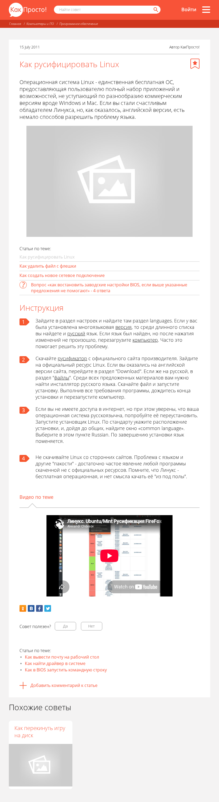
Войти (188, 9)
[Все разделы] (206, 9)
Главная (15, 23)
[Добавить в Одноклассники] (22, 608)
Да (65, 626)
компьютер (145, 340)
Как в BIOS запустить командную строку (66, 670)
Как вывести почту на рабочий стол (62, 657)
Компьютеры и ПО (40, 23)
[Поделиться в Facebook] (39, 608)
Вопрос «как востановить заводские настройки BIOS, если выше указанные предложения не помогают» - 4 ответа (109, 288)
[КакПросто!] (27, 10)
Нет (91, 626)
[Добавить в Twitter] (47, 608)
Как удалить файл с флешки (47, 266)
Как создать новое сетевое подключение (62, 275)
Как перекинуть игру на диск (39, 731)
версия (123, 327)
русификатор (72, 358)
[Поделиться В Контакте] (31, 608)
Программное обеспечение (78, 23)
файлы (61, 377)
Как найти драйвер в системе (55, 663)
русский (76, 333)
